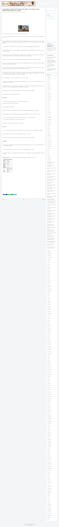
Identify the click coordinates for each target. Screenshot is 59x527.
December (49, 94)
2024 (48, 116)
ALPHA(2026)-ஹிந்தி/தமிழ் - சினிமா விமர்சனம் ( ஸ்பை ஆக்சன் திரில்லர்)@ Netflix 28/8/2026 (51, 69)
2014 (48, 414)
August (49, 101)
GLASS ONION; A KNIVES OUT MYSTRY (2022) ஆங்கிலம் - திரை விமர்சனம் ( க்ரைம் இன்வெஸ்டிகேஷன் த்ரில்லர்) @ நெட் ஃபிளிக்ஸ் (21, 9)
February (49, 88)
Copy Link (15, 194)
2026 (48, 76)
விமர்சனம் (43, 3)
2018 (48, 328)
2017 (48, 346)
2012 (48, 461)
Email (12, 194)
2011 (48, 485)
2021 (48, 270)
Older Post (43, 199)
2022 (48, 250)
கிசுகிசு (49, 3)
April (48, 85)
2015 (48, 391)
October (49, 97)
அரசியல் (52, 3)
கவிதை (56, 3)
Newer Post (3, 199)
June (48, 81)
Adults (46, 3)
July (48, 79)
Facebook (4, 194)
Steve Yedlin (8, 163)
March (49, 110)
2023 (48, 139)
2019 (48, 306)
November (49, 119)
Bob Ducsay (8, 164)
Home (39, 3)
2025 (48, 92)
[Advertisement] (22, 18)
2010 (48, 508)
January (49, 90)
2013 (48, 438)
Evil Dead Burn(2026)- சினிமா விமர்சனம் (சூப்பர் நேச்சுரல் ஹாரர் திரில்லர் (51, 65)
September (49, 99)
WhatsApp (9, 194)
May (48, 83)
